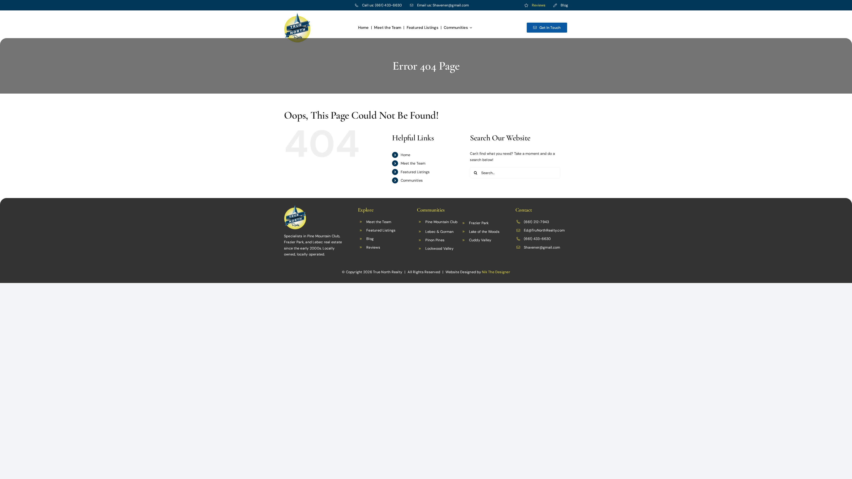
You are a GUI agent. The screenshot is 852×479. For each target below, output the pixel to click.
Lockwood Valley (439, 248)
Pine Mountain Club (441, 222)
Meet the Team (413, 163)
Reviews (539, 5)
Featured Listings (415, 172)
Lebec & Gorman (439, 231)
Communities (412, 180)
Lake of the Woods (484, 231)
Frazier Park (479, 223)
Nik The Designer (496, 272)
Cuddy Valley (480, 240)
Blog (564, 5)
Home (405, 155)
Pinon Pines (434, 240)
